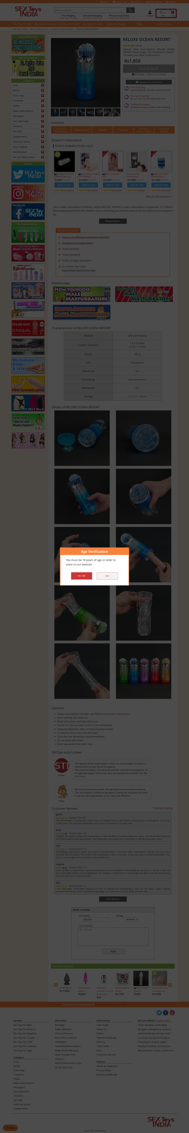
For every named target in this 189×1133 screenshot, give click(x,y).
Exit (107, 575)
